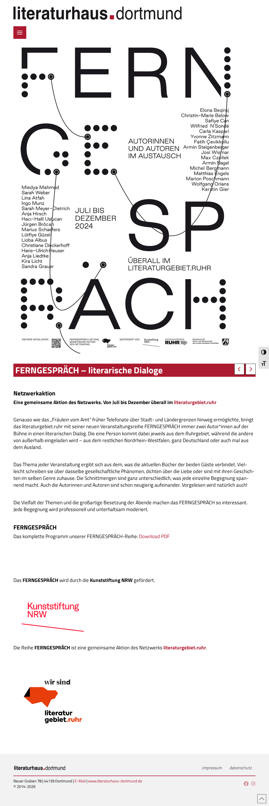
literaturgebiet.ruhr (195, 402)
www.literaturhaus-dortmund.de (115, 781)
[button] (19, 32)
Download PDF (154, 536)
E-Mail (80, 781)
